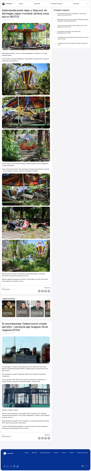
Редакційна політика (82, 452)
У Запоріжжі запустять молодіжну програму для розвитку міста (73, 44)
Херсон (21, 3)
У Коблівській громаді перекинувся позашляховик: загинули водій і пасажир (73, 38)
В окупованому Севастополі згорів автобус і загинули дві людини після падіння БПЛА (71, 14)
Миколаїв (37, 3)
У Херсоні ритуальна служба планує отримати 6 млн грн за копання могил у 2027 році (72, 26)
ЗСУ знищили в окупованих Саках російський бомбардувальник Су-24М (68, 32)
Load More (26, 444)
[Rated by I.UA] (85, 466)
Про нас (64, 452)
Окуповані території (56, 3)
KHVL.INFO (9, 3)
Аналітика (76, 3)
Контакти (71, 452)
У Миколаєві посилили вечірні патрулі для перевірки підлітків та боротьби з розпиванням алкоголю (72, 20)
